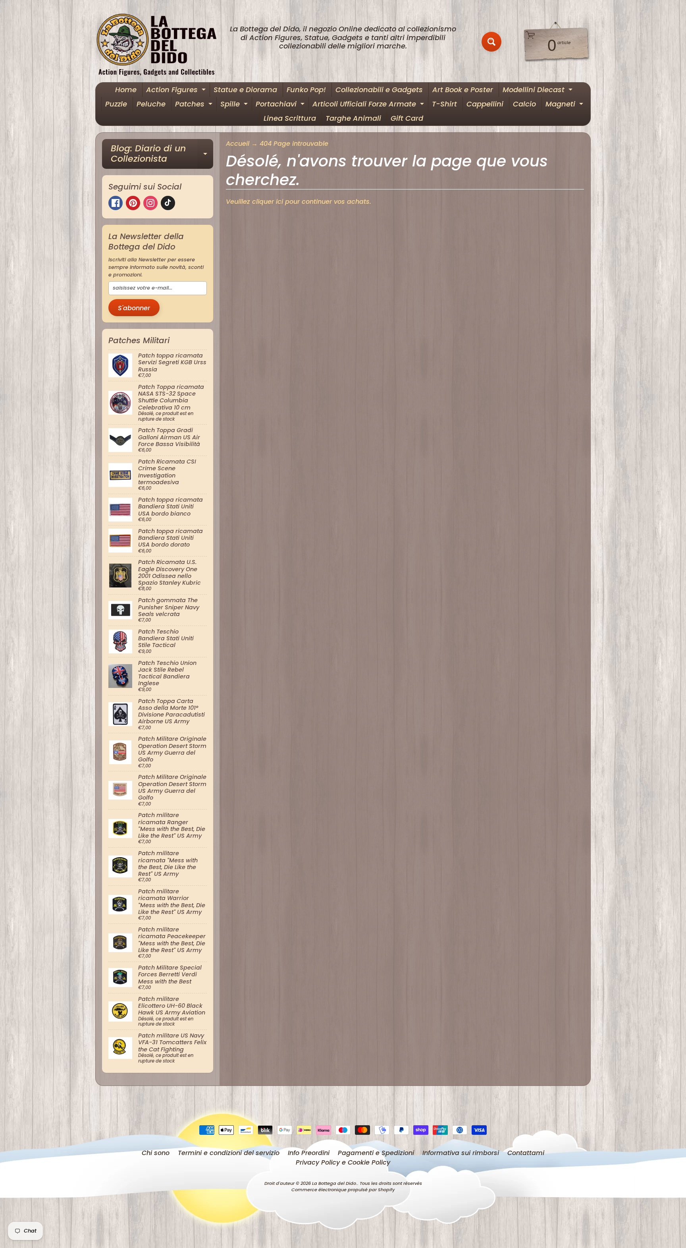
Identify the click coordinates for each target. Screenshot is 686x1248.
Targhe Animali (353, 118)
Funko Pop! (306, 90)
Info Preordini (309, 1152)
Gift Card (407, 118)
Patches (194, 105)
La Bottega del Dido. (334, 1183)
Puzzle (116, 104)
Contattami (525, 1152)
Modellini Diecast (538, 91)
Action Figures (177, 91)
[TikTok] (168, 203)
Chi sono (156, 1152)
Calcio (524, 104)
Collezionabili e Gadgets (379, 90)
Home (126, 90)
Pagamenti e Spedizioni (376, 1152)
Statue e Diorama (245, 90)
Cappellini (484, 104)
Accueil (237, 143)
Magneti (565, 105)
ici (279, 201)
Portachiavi (281, 105)
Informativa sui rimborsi (460, 1152)
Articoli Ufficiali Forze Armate (369, 105)
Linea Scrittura (290, 118)
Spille (235, 105)
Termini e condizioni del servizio (228, 1152)
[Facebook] (115, 203)
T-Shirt (444, 104)
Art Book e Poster (462, 90)
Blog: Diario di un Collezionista (162, 154)
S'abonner (134, 308)
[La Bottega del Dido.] (160, 42)
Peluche (151, 104)
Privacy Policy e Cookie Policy (343, 1162)
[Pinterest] (133, 203)
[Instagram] (150, 203)
